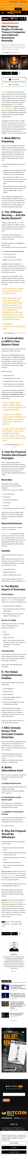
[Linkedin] (12, 970)
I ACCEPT (18, 9)
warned (19, 222)
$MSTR (10, 289)
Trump (3, 926)
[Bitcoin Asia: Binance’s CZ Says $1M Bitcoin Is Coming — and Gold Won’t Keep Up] (5, 995)
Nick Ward (7, 52)
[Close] (26, 1133)
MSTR (20, 924)
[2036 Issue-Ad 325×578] (14, 1050)
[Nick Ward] (3, 52)
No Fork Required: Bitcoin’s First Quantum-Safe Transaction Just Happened (18, 987)
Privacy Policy (23, 1)
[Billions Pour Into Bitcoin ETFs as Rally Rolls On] (5, 1015)
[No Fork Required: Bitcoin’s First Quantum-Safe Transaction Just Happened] (5, 987)
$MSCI (19, 405)
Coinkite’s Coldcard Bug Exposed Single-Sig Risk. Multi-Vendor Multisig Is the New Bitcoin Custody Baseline (17, 1005)
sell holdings (9, 600)
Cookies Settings (14, 1143)
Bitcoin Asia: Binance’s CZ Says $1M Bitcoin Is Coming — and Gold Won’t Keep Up (17, 995)
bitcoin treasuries (6, 924)
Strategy (15, 104)
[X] (15, 970)
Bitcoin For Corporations (14, 902)
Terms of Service (14, 1)
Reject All (14, 1147)
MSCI (3, 92)
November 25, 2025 (19, 333)
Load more (13, 1020)
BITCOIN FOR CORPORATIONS (8, 23)
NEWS (17, 23)
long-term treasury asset (9, 875)
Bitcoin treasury (6, 533)
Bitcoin (7, 921)
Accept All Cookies (14, 1152)
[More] (19, 73)
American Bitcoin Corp (8, 108)
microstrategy (14, 924)
